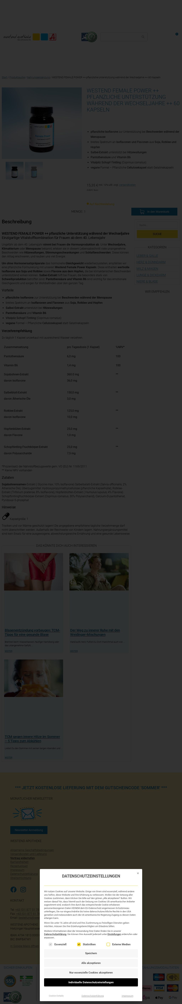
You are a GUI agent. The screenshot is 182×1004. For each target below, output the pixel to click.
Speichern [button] (91, 953)
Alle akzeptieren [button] (91, 963)
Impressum (127, 995)
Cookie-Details (56, 995)
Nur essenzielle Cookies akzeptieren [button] (91, 972)
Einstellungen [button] (114, 934)
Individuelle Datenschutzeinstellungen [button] (91, 982)
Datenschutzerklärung (55, 934)
